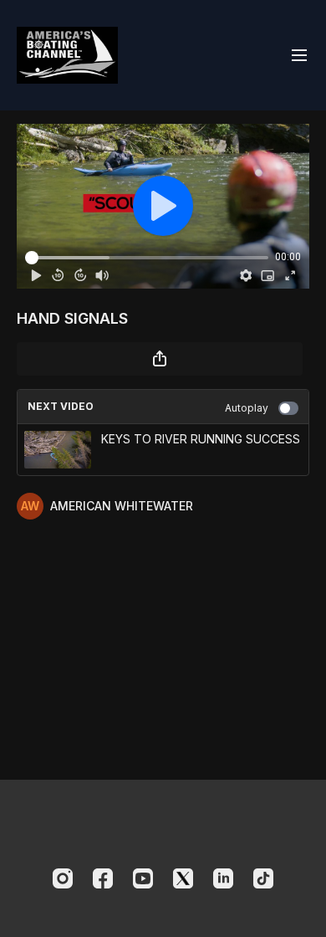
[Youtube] (143, 878)
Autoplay (246, 408)
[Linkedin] (223, 878)
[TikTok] (263, 878)
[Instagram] (63, 878)
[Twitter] (183, 878)
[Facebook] (103, 878)
